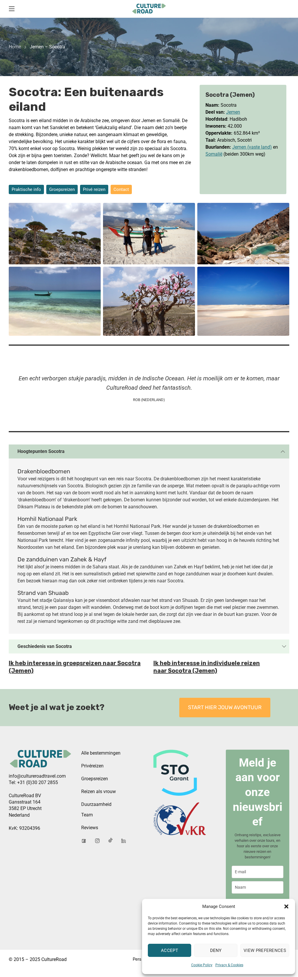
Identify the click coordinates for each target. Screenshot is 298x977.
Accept (169, 950)
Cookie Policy (201, 965)
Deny (216, 950)
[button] (286, 906)
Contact (121, 189)
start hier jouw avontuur (225, 707)
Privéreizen (92, 766)
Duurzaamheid (96, 804)
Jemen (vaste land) (252, 147)
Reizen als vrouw (98, 791)
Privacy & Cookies (229, 965)
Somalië (213, 154)
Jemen (233, 112)
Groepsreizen (62, 189)
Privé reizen (94, 189)
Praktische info (26, 189)
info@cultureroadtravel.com (37, 776)
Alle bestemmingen (100, 753)
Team (87, 815)
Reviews (89, 827)
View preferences (265, 950)
